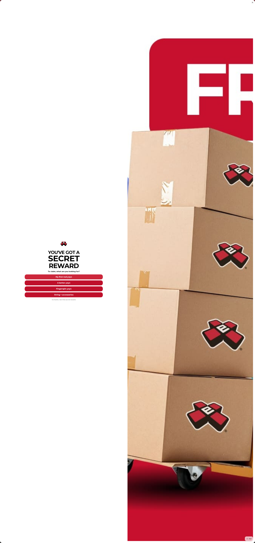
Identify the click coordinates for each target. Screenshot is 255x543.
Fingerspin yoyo (63, 289)
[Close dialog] (252, 2)
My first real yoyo (64, 277)
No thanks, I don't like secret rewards (64, 299)
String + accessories (63, 295)
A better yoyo (63, 283)
